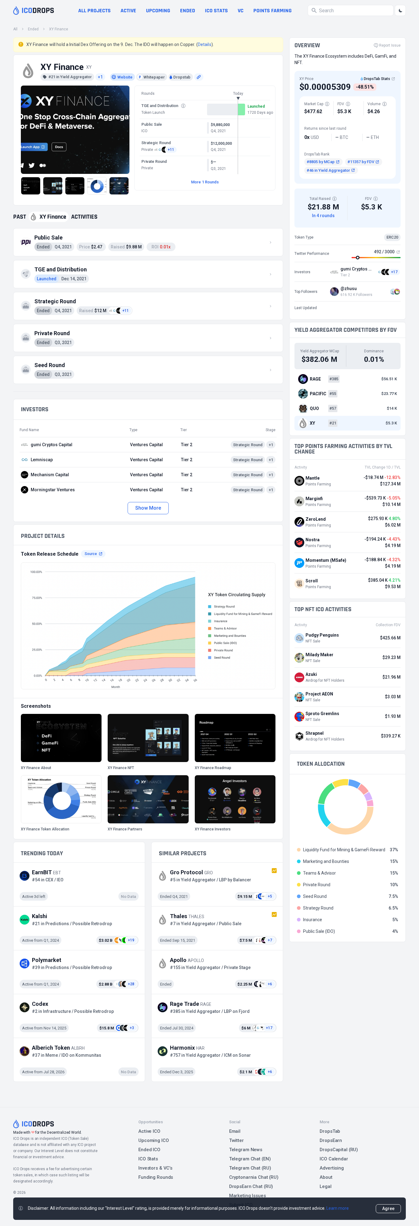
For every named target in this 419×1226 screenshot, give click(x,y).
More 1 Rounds (205, 182)
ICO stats (216, 10)
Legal (325, 1186)
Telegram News (245, 1149)
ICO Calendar (334, 1159)
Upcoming (158, 10)
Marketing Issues (247, 1195)
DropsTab (330, 1131)
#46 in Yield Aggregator (328, 170)
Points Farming (272, 10)
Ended (187, 10)
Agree (388, 1208)
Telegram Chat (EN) (250, 1159)
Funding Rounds (155, 1177)
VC (241, 10)
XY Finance (58, 29)
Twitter (236, 1140)
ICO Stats (148, 1159)
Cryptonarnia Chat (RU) (254, 1177)
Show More (148, 508)
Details (204, 44)
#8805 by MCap (321, 161)
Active (128, 10)
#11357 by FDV (361, 161)
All (15, 29)
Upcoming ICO (153, 1140)
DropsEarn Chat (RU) (251, 1186)
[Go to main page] (33, 10)
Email (234, 1131)
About (326, 1177)
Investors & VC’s (155, 1168)
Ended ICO (149, 1149)
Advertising (332, 1168)
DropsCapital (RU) (339, 1149)
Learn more (337, 1208)
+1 (100, 77)
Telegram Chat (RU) (250, 1168)
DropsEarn (331, 1140)
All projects (94, 10)
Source (91, 554)
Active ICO (149, 1131)
